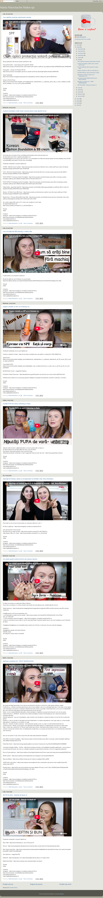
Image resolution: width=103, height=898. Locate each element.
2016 (78, 101)
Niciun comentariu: (28, 102)
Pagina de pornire (36, 884)
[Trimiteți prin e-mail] (36, 103)
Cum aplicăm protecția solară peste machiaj (17, 17)
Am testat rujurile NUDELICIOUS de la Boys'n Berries (20, 559)
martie (79, 92)
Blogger (62, 894)
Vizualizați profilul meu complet (83, 39)
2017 (78, 98)
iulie (79, 59)
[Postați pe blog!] (38, 103)
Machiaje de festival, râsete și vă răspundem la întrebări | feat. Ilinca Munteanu (28, 479)
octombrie (80, 53)
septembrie (81, 55)
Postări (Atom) (13, 887)
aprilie (79, 89)
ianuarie (80, 96)
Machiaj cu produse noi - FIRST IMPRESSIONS (18, 661)
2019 (78, 45)
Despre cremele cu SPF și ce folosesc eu (16, 306)
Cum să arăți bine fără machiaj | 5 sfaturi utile (17, 231)
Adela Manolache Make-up (17, 7)
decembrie (81, 49)
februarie (80, 94)
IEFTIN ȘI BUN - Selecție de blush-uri (15, 795)
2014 (78, 105)
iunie (79, 87)
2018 (78, 47)
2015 (78, 103)
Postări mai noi (8, 884)
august (80, 57)
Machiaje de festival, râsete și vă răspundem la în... (86, 75)
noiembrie (80, 51)
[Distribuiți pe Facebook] (41, 103)
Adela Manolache (81, 37)
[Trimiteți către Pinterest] (42, 103)
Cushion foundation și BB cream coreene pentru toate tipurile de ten (24, 111)
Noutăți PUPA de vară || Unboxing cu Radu (16, 404)
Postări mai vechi (65, 884)
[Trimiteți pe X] (39, 103)
